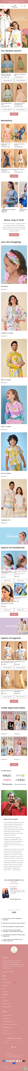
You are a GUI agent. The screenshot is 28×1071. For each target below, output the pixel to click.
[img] (14, 882)
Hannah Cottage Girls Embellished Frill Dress (6, 75)
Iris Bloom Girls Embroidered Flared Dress (7, 170)
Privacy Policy (6, 1018)
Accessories (6, 1000)
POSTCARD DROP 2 (9, 982)
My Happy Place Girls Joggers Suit (5, 144)
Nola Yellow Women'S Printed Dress (19, 691)
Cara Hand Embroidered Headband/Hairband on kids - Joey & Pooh (7, 572)
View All (14, 764)
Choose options (7, 80)
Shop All (5, 979)
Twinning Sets (6, 1003)
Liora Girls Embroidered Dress (19, 170)
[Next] (24, 198)
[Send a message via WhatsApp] (25, 1068)
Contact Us (5, 1030)
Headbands (5, 994)
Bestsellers (5, 985)
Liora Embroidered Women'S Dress (7, 691)
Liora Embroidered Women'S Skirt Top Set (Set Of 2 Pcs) (7, 662)
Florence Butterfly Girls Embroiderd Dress (19, 104)
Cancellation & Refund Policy (10, 1024)
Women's (5, 991)
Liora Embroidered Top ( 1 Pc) (19, 662)
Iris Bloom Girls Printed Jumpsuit (19, 144)
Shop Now (3, 289)
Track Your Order (7, 1033)
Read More (14, 234)
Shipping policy (13, 1068)
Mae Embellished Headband (7, 603)
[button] (2, 6)
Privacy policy (6, 1068)
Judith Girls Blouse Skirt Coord (6, 104)
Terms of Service (7, 1015)
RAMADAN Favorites (7, 1006)
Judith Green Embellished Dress (20, 75)
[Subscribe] (23, 1042)
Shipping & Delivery (8, 1021)
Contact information (22, 1068)
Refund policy (15, 1066)
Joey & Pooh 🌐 (8, 1066)
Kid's (4, 988)
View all (14, 114)
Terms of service (23, 1066)
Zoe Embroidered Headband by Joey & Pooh (20, 598)
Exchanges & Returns (8, 1027)
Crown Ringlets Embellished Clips (20, 572)
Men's (4, 997)
